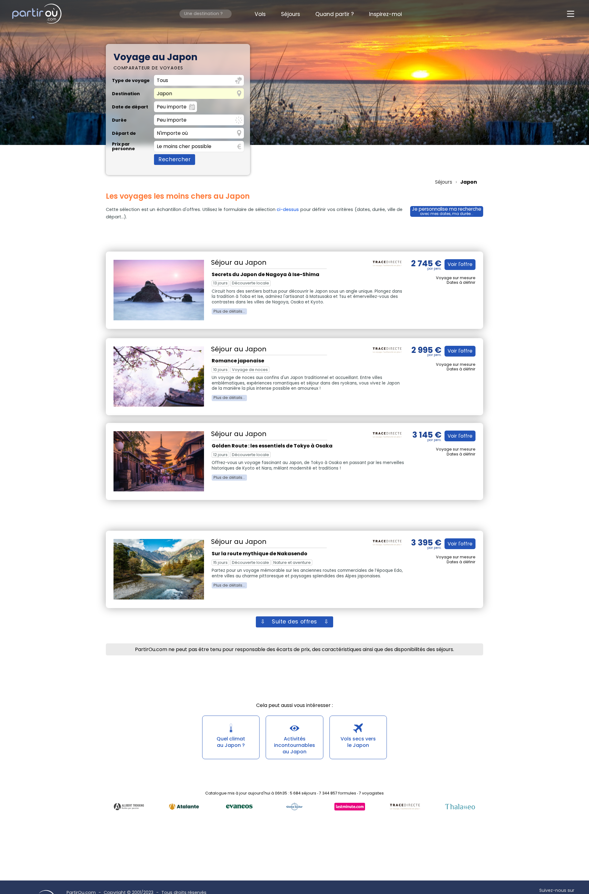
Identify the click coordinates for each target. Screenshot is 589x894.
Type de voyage (131, 80)
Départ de (124, 133)
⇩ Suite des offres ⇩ (294, 621)
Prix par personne (123, 146)
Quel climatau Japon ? (231, 742)
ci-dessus (288, 209)
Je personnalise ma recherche (446, 211)
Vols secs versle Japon (358, 742)
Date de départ (130, 107)
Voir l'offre (460, 264)
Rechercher (175, 159)
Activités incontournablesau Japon (294, 745)
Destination (126, 94)
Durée (119, 120)
